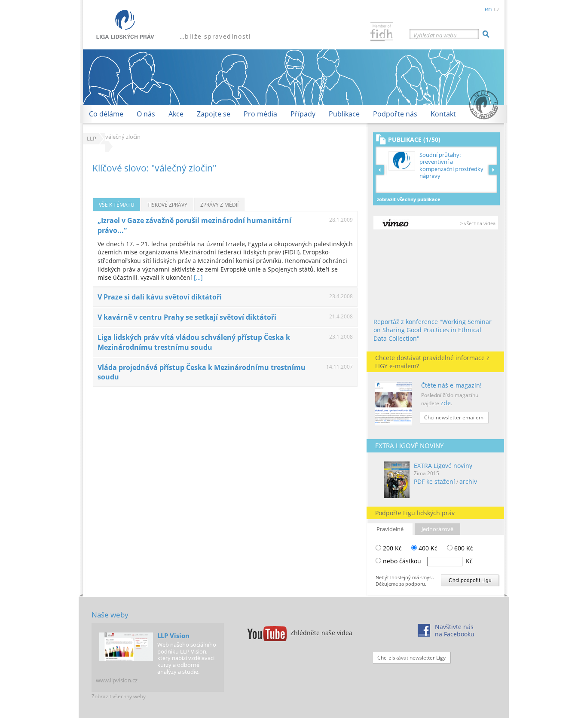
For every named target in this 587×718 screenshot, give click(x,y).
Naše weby (110, 615)
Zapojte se (213, 114)
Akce (175, 114)
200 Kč (391, 548)
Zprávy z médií (219, 204)
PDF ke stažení (434, 481)
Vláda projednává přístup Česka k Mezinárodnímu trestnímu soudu (202, 372)
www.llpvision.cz (117, 680)
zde (445, 403)
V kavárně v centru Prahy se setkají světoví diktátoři (187, 317)
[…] (198, 277)
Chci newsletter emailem (453, 417)
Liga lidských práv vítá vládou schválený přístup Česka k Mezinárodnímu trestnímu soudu (194, 342)
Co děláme (106, 114)
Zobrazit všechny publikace (408, 199)
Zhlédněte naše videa (321, 633)
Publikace (344, 114)
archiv (468, 481)
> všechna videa (477, 223)
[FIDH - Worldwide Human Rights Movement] (381, 33)
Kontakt (443, 114)
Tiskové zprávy (167, 204)
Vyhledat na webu (435, 35)
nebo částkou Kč (428, 561)
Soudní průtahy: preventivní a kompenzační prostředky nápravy (451, 165)
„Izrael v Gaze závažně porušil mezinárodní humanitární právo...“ (194, 225)
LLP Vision (173, 635)
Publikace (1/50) (414, 139)
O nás (146, 114)
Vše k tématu (117, 204)
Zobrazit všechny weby (119, 696)
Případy (302, 114)
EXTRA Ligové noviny (443, 465)
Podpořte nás (395, 114)
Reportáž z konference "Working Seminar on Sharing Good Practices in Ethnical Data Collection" (432, 330)
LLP (91, 138)
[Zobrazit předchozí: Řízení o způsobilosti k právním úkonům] (381, 169)
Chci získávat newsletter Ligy (411, 657)
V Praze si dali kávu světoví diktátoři (160, 297)
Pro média (260, 114)
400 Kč (427, 548)
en (488, 9)
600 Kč (462, 548)
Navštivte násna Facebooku (454, 630)
